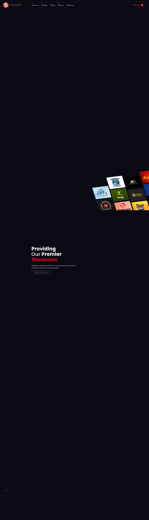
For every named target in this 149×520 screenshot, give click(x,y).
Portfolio (44, 5)
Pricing (52, 5)
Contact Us (70, 5)
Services (34, 4)
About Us (61, 5)
